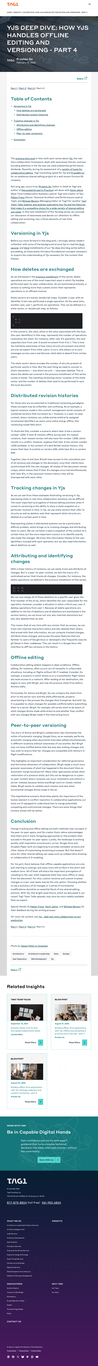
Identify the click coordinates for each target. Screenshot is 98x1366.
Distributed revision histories (32, 114)
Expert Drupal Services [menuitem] (15, 1259)
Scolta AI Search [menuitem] (13, 1288)
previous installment (47, 276)
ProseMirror (77, 172)
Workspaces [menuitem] (11, 1296)
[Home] (13, 4)
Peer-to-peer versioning (29, 133)
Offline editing (24, 129)
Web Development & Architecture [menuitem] (19, 1271)
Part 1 (14, 88)
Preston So (45, 186)
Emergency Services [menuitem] (14, 1246)
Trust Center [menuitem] (11, 1351)
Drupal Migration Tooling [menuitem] (15, 1301)
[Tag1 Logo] (17, 1181)
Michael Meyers (30, 200)
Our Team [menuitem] (55, 1288)
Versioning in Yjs (22, 106)
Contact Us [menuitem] (14, 1321)
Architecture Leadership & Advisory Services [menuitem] (22, 1225)
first (81, 244)
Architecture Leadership (38, 954)
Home (9, 12)
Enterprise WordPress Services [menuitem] (18, 1250)
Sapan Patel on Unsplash (34, 945)
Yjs (70, 158)
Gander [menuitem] (9, 1305)
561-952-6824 (51, 1202)
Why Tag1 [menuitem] (57, 1284)
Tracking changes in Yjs (26, 120)
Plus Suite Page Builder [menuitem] (15, 1309)
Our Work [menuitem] (55, 1292)
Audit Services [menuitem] (12, 1234)
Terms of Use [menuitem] (23, 1351)
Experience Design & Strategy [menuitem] (17, 1255)
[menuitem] (8, 1356)
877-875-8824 (17, 1202)
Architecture (18, 954)
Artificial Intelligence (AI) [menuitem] (15, 1229)
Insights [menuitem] (57, 1221)
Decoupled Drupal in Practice (37, 190)
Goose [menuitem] (9, 1313)
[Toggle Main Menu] (89, 4)
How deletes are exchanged (31, 110)
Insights (17, 12)
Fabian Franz (18, 197)
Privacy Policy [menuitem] (36, 1351)
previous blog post (25, 158)
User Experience (20, 959)
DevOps (66, 954)
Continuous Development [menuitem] (15, 1238)
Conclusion (19, 139)
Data (56, 954)
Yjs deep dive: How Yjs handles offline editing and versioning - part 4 (54, 12)
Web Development (38, 959)
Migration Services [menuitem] (13, 1267)
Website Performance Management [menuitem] (19, 1276)
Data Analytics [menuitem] (12, 1242)
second (14, 247)
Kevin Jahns (76, 190)
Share (80, 78)
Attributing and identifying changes (35, 124)
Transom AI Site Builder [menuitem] (15, 1292)
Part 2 (22, 88)
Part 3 (31, 88)
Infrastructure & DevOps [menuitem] (15, 1263)
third (26, 247)
